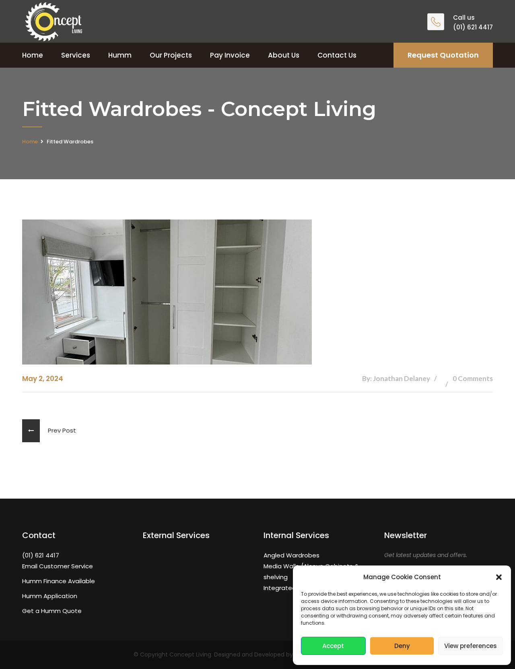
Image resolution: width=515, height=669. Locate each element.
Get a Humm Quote (52, 611)
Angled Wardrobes (291, 555)
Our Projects (171, 55)
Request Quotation (443, 55)
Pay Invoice (230, 55)
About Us (283, 55)
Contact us (336, 55)
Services (75, 55)
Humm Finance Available (58, 581)
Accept (333, 646)
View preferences (470, 646)
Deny (402, 646)
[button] (499, 577)
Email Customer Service (57, 566)
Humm (120, 55)
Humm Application (49, 596)
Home (32, 55)
